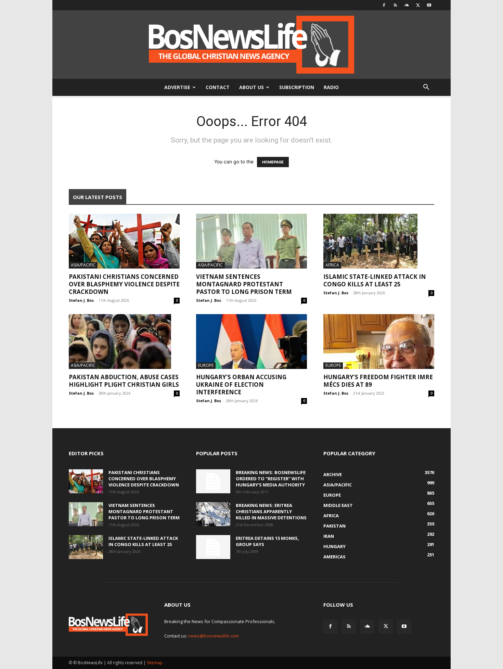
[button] (426, 88)
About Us (251, 87)
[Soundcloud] (406, 5)
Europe (206, 365)
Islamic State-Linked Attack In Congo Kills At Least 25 (374, 280)
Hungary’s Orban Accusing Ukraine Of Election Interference (241, 384)
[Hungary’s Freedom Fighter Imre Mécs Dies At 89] (378, 341)
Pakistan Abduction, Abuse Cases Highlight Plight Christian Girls (124, 380)
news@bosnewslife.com (213, 636)
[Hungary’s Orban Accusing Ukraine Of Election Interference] (251, 341)
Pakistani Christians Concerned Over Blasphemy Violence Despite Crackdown (124, 284)
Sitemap (155, 663)
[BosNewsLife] (251, 44)
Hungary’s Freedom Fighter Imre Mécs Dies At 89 (378, 380)
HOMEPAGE (273, 162)
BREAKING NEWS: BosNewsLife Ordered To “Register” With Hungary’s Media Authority (271, 478)
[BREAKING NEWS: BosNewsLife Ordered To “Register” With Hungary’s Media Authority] (213, 481)
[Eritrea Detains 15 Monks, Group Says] (213, 547)
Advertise (177, 87)
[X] (418, 5)
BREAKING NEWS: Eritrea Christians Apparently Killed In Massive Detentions (271, 511)
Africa (332, 265)
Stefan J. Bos (81, 300)
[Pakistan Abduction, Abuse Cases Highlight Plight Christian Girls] (124, 341)
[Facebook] (384, 5)
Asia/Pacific (83, 265)
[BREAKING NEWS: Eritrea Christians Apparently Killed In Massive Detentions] (213, 514)
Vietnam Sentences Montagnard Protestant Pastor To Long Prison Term (244, 284)
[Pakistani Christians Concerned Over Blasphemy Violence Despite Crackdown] (124, 241)
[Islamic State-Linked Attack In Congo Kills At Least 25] (378, 241)
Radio (331, 87)
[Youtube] (429, 5)
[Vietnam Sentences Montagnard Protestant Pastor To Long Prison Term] (251, 241)
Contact (218, 87)
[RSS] (395, 5)
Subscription (296, 87)
